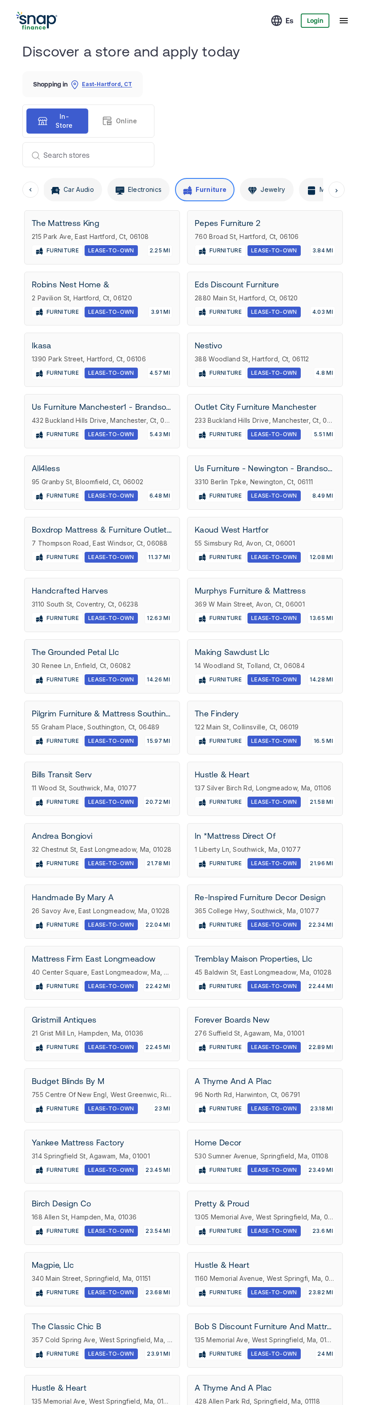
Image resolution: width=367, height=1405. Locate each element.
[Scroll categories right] (337, 190)
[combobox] (85, 155)
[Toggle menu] (344, 20)
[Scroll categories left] (30, 190)
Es (290, 21)
